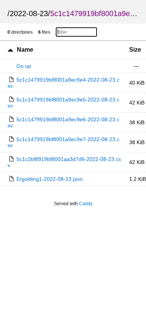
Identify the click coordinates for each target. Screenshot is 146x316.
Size (135, 49)
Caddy (85, 203)
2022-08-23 (29, 13)
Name (25, 49)
